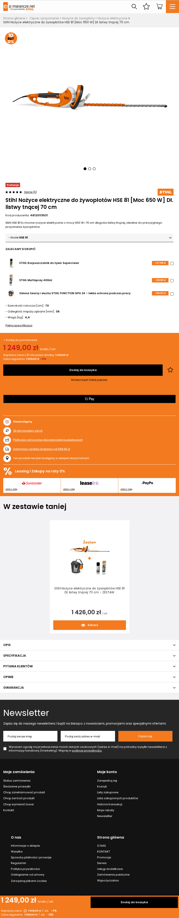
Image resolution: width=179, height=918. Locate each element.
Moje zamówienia (18, 772)
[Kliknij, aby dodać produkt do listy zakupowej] (170, 370)
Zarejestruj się (107, 780)
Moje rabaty (105, 810)
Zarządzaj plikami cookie (29, 881)
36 (58, 312)
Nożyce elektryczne (112, 18)
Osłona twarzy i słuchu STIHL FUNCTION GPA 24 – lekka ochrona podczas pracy (75, 293)
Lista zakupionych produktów (117, 798)
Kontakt (8, 810)
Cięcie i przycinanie (44, 18)
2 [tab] (89, 168)
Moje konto (107, 772)
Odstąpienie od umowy (27, 874)
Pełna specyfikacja (18, 325)
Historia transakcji (109, 804)
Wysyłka (16, 851)
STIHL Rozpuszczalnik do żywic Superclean (49, 263)
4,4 (27, 317)
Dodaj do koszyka (134, 902)
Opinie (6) (30, 192)
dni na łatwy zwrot (28, 431)
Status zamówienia (16, 780)
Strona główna (14, 18)
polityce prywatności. (87, 750)
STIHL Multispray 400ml (35, 280)
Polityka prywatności (25, 869)
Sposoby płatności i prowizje (31, 857)
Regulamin (18, 863)
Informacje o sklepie (25, 846)
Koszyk (102, 786)
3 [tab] (94, 168)
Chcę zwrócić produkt (18, 798)
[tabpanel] (89, 105)
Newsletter (26, 713)
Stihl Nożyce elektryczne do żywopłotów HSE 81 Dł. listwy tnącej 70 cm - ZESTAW (89, 590)
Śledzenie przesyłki (17, 786)
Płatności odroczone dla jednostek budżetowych (48, 440)
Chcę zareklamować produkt (24, 792)
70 (47, 306)
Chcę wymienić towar (18, 804)
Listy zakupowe (108, 792)
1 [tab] (85, 168)
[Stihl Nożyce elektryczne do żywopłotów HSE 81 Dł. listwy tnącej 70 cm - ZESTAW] (89, 557)
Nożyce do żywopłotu (78, 18)
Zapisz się (145, 736)
